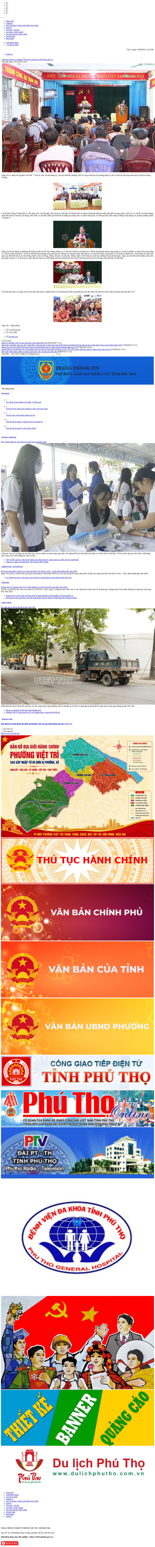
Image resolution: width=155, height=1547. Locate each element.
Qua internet (8, 731)
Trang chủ (10, 21)
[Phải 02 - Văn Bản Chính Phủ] (77, 940)
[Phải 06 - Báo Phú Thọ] (77, 1126)
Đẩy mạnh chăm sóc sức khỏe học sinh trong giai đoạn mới (23, 442)
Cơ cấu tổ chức (12, 45)
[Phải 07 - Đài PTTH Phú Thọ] (77, 1178)
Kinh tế (9, 28)
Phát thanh (10, 39)
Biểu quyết (5, 733)
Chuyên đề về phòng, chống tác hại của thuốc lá (24, 422)
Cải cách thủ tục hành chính (16, 34)
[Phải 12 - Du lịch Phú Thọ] (77, 1488)
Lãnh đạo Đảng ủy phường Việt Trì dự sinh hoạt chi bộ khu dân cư (27, 60)
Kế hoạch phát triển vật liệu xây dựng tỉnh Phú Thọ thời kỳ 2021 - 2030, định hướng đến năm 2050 (39, 571)
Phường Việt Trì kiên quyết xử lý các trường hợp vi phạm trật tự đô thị (33, 712)
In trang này (13, 337)
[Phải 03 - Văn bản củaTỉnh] (77, 997)
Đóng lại (68, 724)
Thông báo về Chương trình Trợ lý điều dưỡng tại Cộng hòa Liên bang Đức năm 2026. (34, 587)
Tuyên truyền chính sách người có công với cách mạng (27, 409)
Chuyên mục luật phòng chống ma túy (20, 415)
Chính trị (9, 23)
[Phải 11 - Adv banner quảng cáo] (77, 1445)
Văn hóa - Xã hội (12, 30)
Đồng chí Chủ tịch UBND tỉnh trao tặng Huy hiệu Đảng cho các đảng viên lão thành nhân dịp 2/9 (39, 347)
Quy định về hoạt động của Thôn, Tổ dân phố (23, 402)
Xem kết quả (15, 733)
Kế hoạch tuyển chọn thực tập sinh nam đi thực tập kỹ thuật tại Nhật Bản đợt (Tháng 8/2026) (41, 598)
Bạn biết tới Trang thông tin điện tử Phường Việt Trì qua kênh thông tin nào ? (33, 724)
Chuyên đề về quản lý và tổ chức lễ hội (21, 428)
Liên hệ (9, 1516)
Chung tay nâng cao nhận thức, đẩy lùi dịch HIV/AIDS (27, 562)
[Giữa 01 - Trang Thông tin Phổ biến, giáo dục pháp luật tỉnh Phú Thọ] (77, 384)
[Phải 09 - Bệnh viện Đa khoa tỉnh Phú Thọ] (77, 1295)
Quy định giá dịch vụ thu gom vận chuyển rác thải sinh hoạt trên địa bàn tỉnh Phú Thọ (39, 578)
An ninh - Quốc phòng (14, 32)
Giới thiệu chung (12, 43)
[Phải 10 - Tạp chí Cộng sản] (77, 1389)
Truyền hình (10, 36)
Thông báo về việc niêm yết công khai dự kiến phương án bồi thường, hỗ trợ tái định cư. (40, 596)
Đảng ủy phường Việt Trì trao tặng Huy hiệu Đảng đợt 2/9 (24, 343)
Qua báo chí (8, 729)
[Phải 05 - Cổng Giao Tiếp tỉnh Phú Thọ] (77, 1089)
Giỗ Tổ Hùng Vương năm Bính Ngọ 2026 (22, 25)
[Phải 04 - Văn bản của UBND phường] (77, 1054)
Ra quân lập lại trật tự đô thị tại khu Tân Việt (18, 607)
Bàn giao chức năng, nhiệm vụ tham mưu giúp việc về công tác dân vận (29, 352)
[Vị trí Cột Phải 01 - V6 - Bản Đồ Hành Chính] (77, 837)
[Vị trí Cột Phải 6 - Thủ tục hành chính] (77, 883)
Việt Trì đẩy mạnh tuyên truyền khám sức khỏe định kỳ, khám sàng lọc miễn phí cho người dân (42, 560)
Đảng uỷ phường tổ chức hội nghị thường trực (23, 710)
